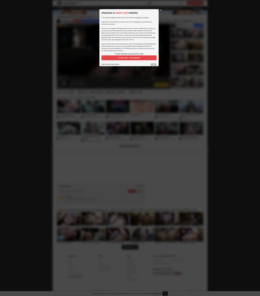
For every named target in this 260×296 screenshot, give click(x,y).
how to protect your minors (110, 64)
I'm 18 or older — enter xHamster (129, 58)
